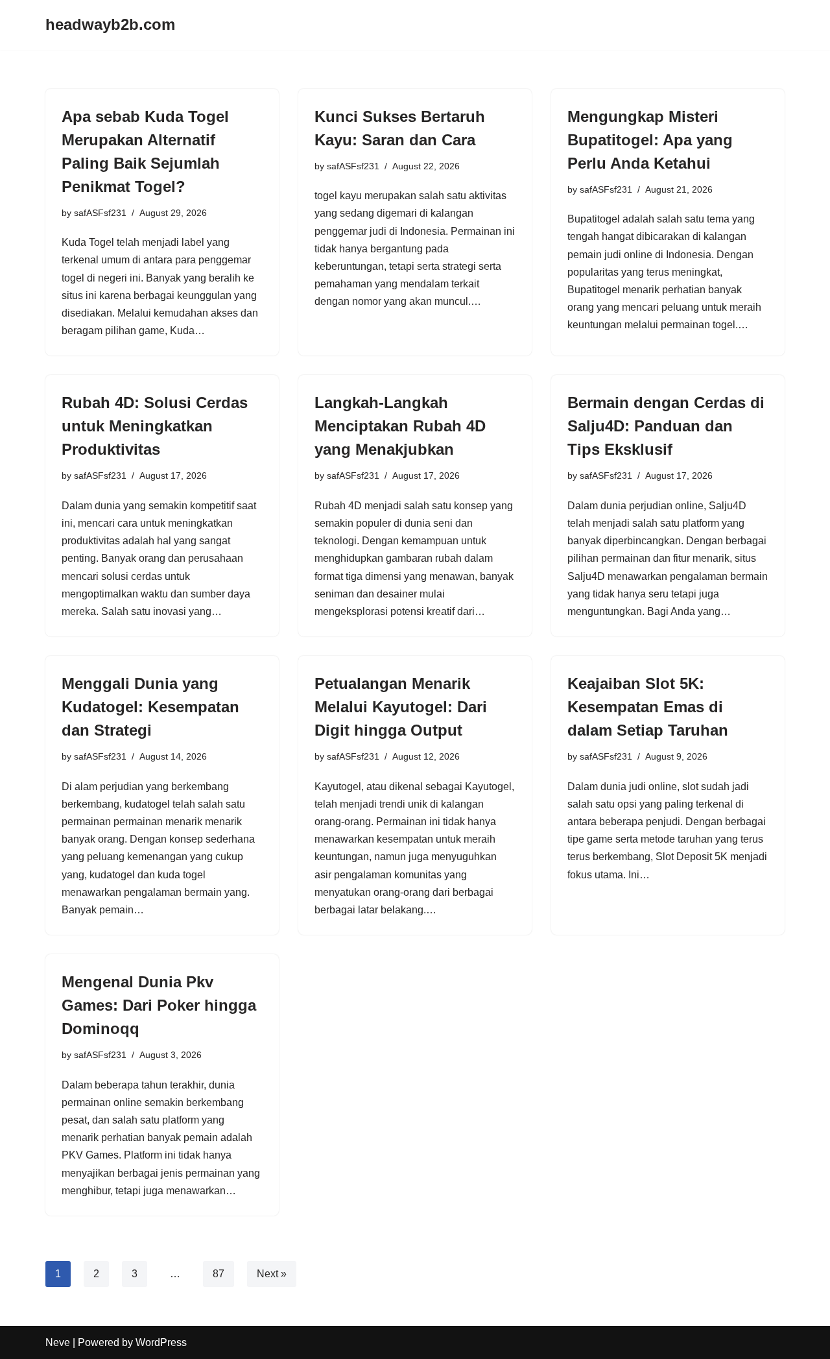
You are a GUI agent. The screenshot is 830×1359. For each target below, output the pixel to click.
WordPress (161, 1342)
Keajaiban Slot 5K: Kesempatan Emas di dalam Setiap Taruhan (647, 707)
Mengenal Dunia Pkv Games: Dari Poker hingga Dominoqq (159, 1005)
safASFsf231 (100, 213)
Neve (57, 1342)
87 (218, 1273)
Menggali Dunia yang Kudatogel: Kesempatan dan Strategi (150, 707)
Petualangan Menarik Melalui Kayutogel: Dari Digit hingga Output (400, 707)
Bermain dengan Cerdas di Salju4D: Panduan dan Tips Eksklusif (666, 426)
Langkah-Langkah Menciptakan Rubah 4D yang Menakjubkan (400, 426)
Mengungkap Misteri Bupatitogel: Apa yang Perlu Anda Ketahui (650, 140)
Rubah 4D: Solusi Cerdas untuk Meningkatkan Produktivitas (155, 426)
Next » (272, 1273)
